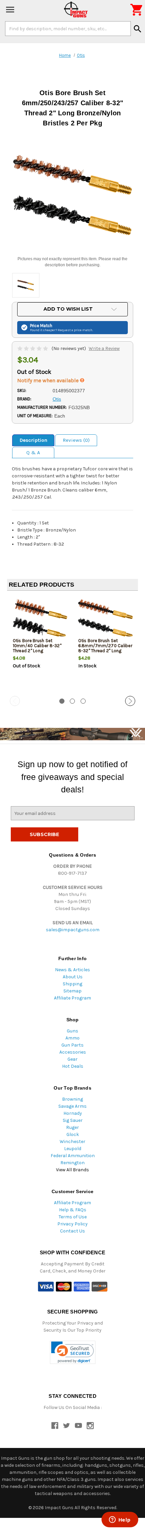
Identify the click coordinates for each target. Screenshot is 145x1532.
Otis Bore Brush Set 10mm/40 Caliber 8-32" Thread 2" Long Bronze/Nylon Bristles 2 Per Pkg (37, 650)
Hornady (72, 1113)
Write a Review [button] (104, 348)
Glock (72, 1134)
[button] (72, 1352)
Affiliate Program (72, 998)
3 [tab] (83, 701)
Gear (72, 1059)
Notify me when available (48, 380)
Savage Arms (72, 1106)
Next (130, 701)
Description (33, 440)
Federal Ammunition (73, 1155)
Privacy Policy (72, 1224)
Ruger (72, 1127)
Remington (72, 1163)
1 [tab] (61, 701)
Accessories (72, 1052)
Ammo (72, 1038)
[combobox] (68, 28)
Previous (15, 701)
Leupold (72, 1148)
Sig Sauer (73, 1120)
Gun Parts (72, 1045)
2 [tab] (72, 701)
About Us (73, 977)
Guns (72, 1031)
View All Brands (72, 1170)
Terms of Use (73, 1217)
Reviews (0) (76, 440)
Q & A (33, 452)
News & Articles (72, 970)
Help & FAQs (72, 1210)
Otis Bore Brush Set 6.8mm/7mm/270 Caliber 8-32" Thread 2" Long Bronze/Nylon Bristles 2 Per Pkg (105, 650)
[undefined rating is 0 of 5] (33, 348)
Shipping (72, 984)
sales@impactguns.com (72, 930)
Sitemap (72, 991)
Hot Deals (72, 1066)
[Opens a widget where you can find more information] (119, 1520)
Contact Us (72, 1231)
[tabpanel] (39, 644)
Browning (72, 1099)
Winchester (72, 1141)
